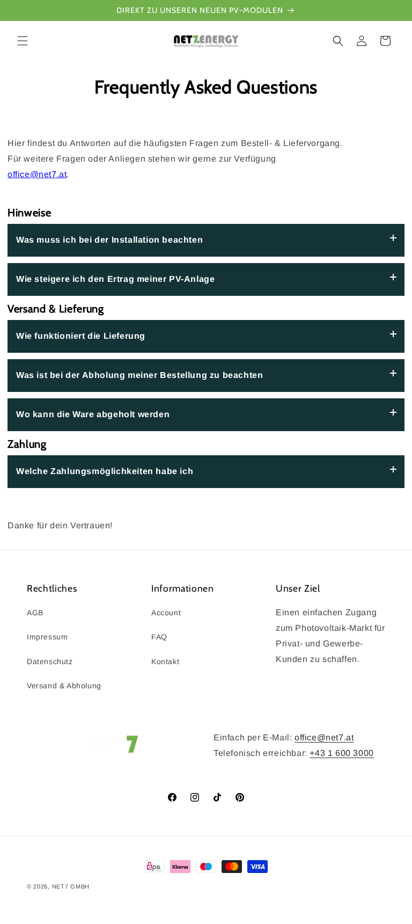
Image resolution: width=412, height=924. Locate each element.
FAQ (159, 636)
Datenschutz (50, 661)
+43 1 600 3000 (341, 753)
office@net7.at (37, 174)
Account (166, 612)
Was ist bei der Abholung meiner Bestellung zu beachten (139, 375)
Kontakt (165, 661)
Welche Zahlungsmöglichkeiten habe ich (104, 471)
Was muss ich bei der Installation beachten (109, 239)
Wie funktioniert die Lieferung (80, 335)
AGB (35, 612)
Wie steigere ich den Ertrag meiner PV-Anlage (115, 278)
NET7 (60, 886)
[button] (22, 41)
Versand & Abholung (64, 685)
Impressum (47, 636)
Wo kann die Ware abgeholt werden (93, 414)
